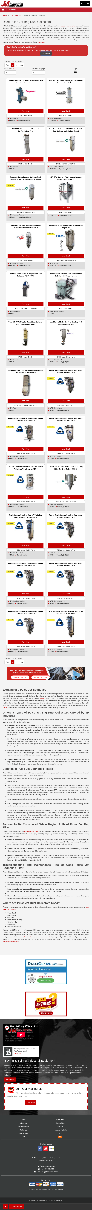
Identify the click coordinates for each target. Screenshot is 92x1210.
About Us (23, 1123)
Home (5, 15)
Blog (60, 1133)
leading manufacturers (68, 26)
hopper (42, 698)
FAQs (24, 1137)
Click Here (31, 1102)
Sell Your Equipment (20, 677)
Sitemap (60, 1126)
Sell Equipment (23, 1126)
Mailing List (23, 1130)
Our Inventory (10, 9)
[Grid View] (76, 72)
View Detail (25, 111)
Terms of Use (60, 1123)
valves (5, 707)
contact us (41, 42)
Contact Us (46, 53)
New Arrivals (23, 1133)
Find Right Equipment (40, 677)
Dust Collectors (15, 15)
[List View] (80, 72)
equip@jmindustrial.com (11, 941)
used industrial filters (31, 831)
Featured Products (60, 1130)
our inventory (45, 937)
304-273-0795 (17, 1206)
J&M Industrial (27, 937)
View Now (18, 1053)
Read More (10, 1079)
